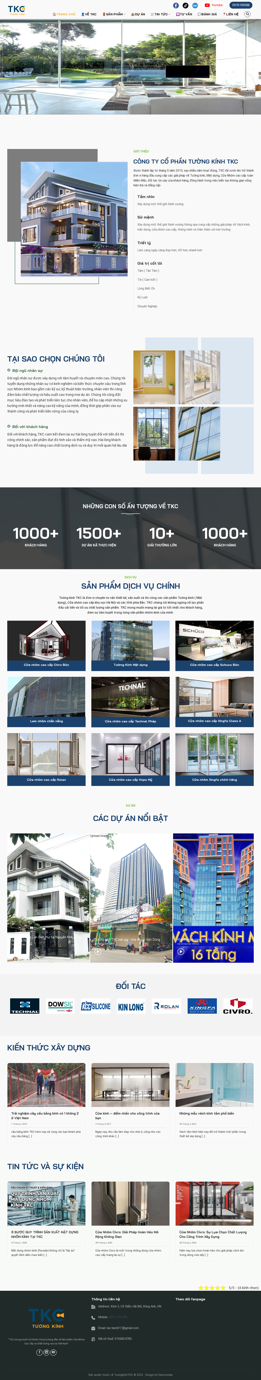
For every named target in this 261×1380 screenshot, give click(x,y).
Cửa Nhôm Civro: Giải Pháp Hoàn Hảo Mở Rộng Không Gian (127, 1234)
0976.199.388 (118, 1317)
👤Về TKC (88, 14)
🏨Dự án (138, 14)
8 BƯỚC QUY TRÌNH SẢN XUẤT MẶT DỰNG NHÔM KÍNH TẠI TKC (44, 1234)
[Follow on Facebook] (39, 1352)
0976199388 (241, 5)
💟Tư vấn (184, 14)
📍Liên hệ (230, 14)
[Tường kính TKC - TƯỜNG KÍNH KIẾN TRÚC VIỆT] (26, 9)
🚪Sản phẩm (112, 14)
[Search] (247, 14)
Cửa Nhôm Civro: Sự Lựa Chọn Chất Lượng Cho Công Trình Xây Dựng (213, 1234)
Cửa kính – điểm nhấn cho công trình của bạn (127, 1115)
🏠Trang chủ (64, 14)
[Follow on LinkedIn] (46, 1352)
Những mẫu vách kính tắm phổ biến (206, 1113)
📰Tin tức (159, 14)
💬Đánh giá (207, 14)
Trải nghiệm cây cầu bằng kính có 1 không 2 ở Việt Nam (45, 1115)
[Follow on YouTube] (53, 1352)
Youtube (217, 5)
